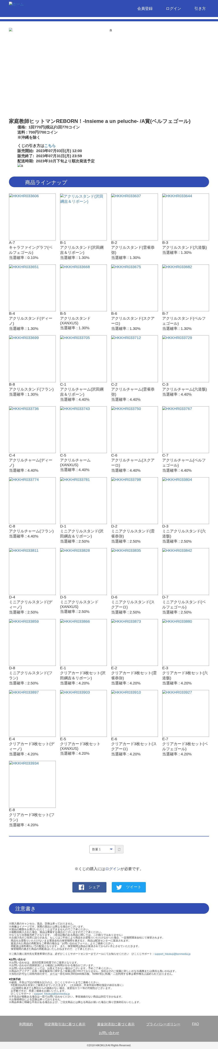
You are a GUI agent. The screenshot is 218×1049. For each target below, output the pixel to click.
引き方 (200, 8)
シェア (94, 887)
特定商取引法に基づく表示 (64, 1024)
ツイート (133, 887)
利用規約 (26, 1024)
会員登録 (145, 8)
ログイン (173, 8)
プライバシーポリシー (163, 1024)
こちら (50, 146)
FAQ (195, 1024)
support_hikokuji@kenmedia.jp (173, 954)
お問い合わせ (109, 1033)
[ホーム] (18, 5)
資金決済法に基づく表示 (116, 1024)
